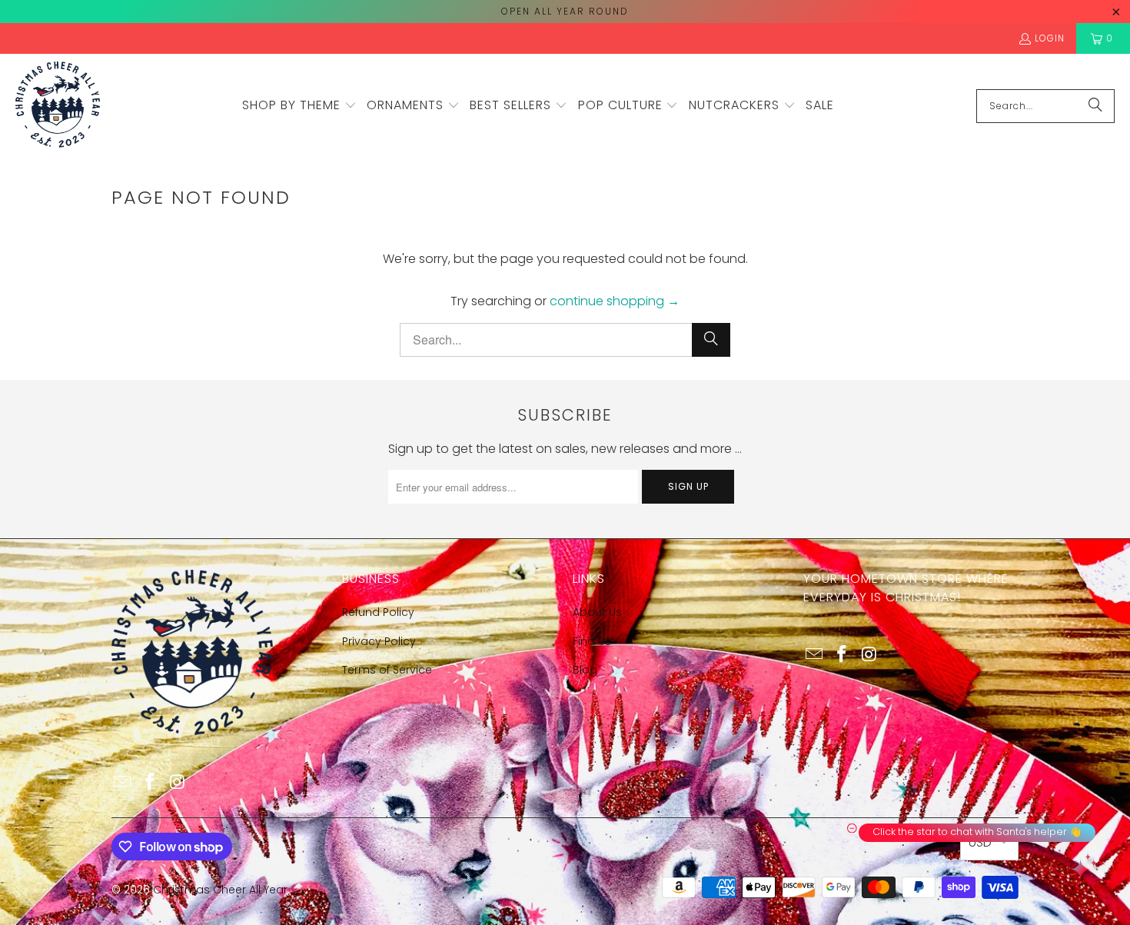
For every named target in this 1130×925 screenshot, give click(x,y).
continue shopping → (615, 301)
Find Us (592, 641)
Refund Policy (378, 612)
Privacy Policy (379, 641)
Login (1050, 38)
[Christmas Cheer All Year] (57, 106)
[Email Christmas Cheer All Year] (123, 783)
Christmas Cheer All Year (220, 889)
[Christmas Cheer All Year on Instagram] (177, 783)
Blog (585, 669)
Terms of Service (387, 669)
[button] (299, 106)
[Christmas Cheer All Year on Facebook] (150, 783)
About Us (597, 612)
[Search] (1095, 106)
